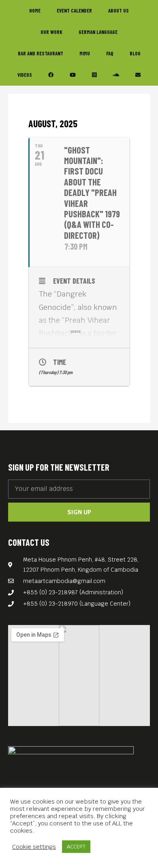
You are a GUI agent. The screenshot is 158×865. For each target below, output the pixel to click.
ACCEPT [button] (76, 846)
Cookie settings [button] (34, 846)
